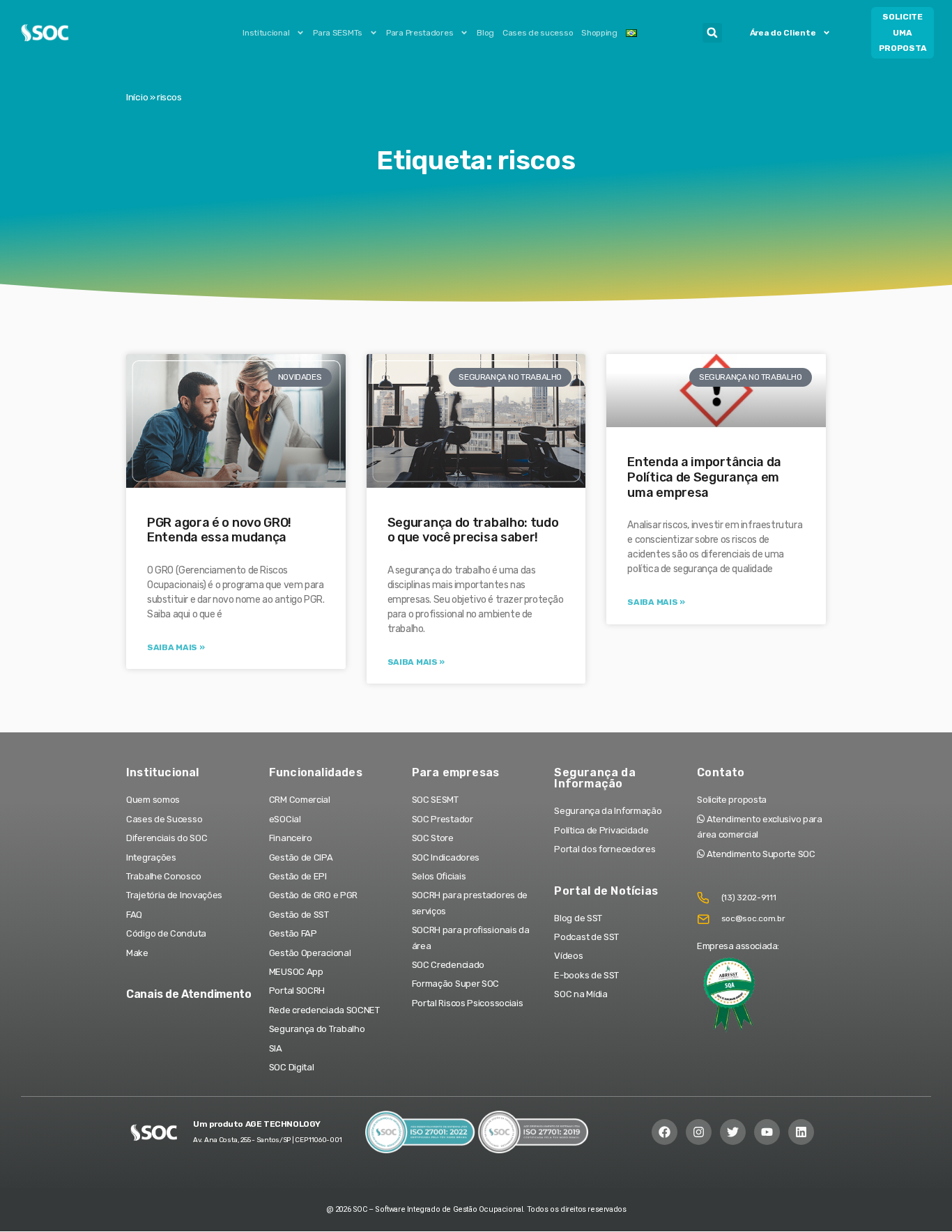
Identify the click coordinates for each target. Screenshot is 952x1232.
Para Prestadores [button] (419, 33)
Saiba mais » (175, 647)
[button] (712, 33)
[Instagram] (699, 1132)
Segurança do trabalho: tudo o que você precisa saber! (473, 530)
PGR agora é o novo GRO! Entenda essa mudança (219, 530)
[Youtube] (767, 1132)
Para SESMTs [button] (337, 33)
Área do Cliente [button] (783, 33)
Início (137, 96)
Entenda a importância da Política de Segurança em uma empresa (704, 477)
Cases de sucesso (537, 33)
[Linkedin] (801, 1132)
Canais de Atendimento (189, 994)
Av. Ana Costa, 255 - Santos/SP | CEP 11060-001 (267, 1140)
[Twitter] (733, 1132)
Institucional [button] (266, 33)
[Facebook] (664, 1132)
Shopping (599, 33)
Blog (485, 33)
